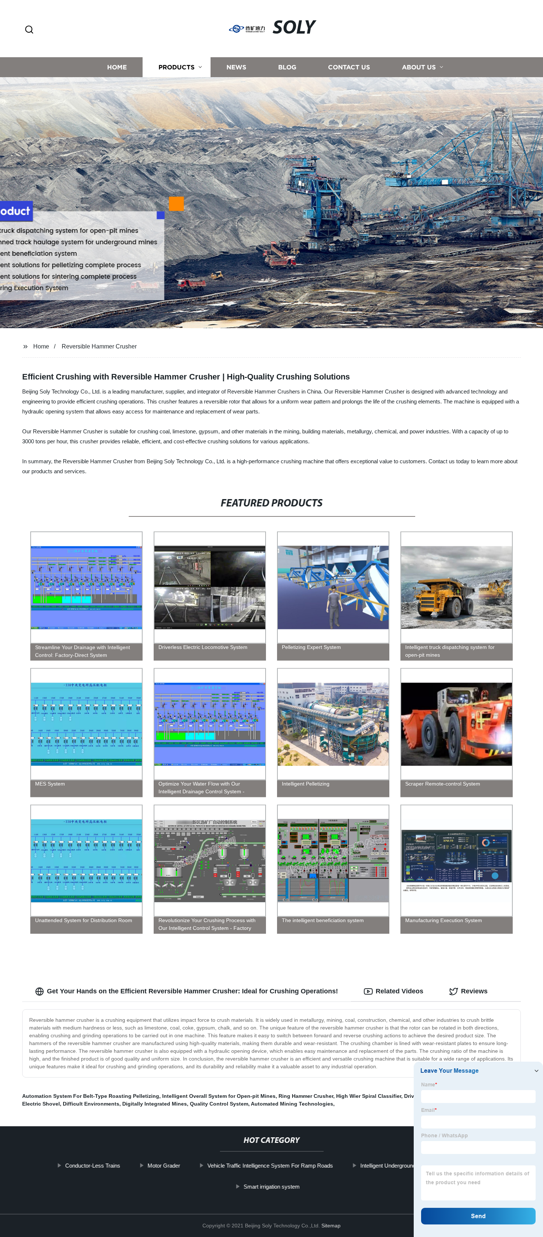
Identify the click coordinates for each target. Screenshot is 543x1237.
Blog (287, 67)
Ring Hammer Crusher (306, 1096)
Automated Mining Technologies (292, 1104)
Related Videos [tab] (399, 991)
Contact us (349, 67)
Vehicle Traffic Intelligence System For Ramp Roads (270, 1165)
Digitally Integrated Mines (154, 1104)
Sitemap (331, 1226)
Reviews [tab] (474, 991)
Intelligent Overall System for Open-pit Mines (219, 1096)
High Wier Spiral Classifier (368, 1096)
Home (117, 67)
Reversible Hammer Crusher (99, 346)
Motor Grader (163, 1165)
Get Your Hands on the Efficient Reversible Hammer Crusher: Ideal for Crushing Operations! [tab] (192, 991)
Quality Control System (219, 1104)
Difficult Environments (91, 1104)
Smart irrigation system (271, 1186)
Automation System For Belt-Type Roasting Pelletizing (90, 1096)
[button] (29, 30)
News (236, 67)
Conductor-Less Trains (92, 1165)
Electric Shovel (41, 1104)
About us (419, 67)
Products (176, 67)
